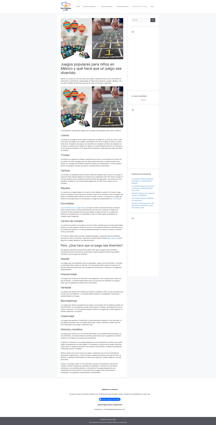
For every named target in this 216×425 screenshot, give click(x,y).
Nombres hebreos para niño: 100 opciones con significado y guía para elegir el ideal (143, 205)
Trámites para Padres (122, 6)
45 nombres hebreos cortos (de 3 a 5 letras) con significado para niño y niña (143, 188)
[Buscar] (152, 20)
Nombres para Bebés (89, 6)
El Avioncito (117, 199)
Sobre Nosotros (94, 422)
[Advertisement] (143, 61)
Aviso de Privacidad (105, 422)
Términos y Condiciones (119, 422)
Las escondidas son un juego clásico (73, 208)
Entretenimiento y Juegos (139, 6)
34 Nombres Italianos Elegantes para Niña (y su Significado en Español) (142, 181)
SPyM (78, 6)
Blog (152, 6)
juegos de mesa (112, 238)
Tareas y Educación (107, 6)
